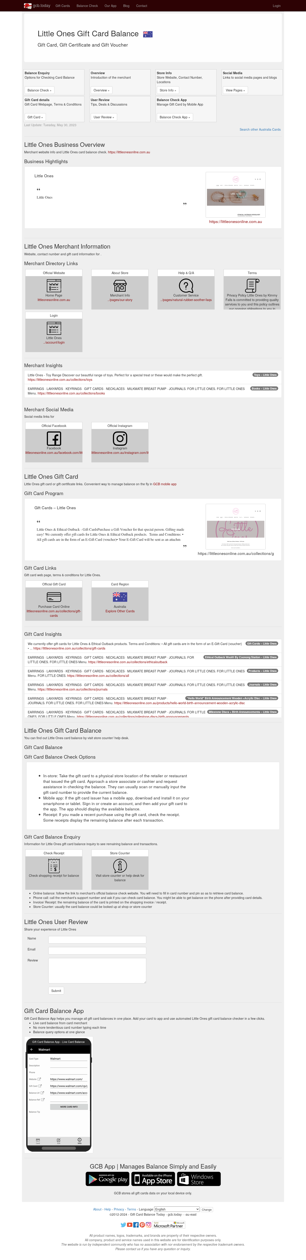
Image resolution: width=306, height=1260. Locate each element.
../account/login (54, 342)
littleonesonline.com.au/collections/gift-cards (54, 613)
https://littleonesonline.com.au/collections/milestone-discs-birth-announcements (133, 716)
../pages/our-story (120, 299)
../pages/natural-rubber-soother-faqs (186, 299)
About (97, 1209)
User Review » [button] (104, 117)
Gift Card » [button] (35, 117)
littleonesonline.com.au (54, 299)
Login (277, 5)
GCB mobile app (165, 484)
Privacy (119, 1209)
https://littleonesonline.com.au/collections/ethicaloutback (127, 662)
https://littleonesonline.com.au (129, 152)
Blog (126, 5)
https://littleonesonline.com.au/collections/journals (73, 689)
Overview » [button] (102, 90)
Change (207, 1209)
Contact (141, 5)
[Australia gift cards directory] (148, 33)
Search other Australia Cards (260, 129)
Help (107, 1209)
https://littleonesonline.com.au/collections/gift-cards (69, 648)
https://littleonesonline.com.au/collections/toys (60, 379)
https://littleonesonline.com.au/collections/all (98, 675)
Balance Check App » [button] (175, 117)
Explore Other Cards (120, 611)
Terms (131, 1209)
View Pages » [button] (235, 90)
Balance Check (87, 5)
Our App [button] (110, 5)
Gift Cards (63, 5)
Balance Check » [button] (40, 90)
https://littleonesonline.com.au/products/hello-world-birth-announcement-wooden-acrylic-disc (179, 703)
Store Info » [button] (168, 90)
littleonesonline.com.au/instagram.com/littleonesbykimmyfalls (134, 452)
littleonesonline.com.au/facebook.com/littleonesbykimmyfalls (67, 452)
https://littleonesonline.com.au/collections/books (71, 393)
